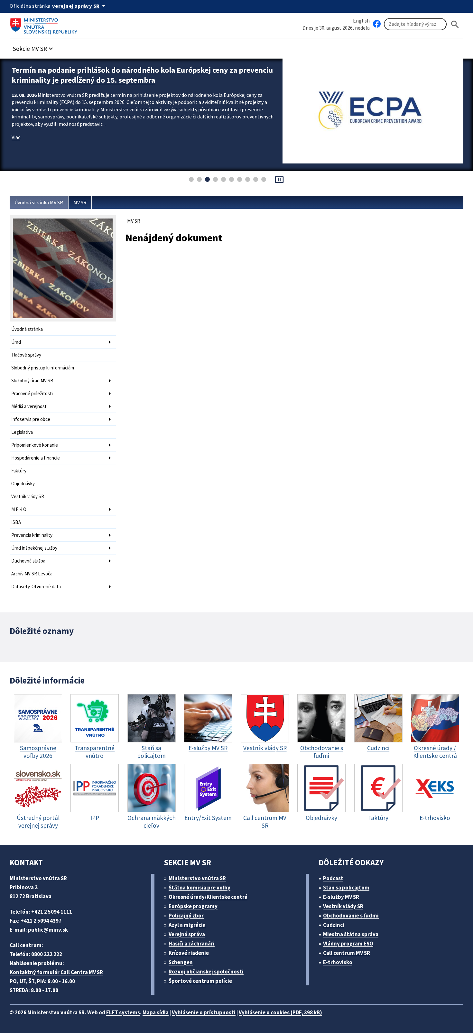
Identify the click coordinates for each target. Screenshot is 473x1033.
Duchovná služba (28, 561)
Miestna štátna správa (350, 934)
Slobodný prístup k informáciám (42, 368)
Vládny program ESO (348, 943)
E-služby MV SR (341, 896)
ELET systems (123, 1012)
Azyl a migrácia (187, 924)
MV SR (80, 202)
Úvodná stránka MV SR (38, 202)
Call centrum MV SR (346, 952)
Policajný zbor (186, 915)
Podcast (333, 878)
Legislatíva (22, 432)
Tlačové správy (26, 355)
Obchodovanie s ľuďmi (351, 915)
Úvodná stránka (27, 329)
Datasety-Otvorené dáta (36, 586)
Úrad (16, 342)
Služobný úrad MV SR (32, 380)
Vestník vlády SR (27, 496)
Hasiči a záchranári (192, 943)
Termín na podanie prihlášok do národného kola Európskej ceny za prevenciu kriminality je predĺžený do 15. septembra (142, 75)
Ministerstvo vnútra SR (197, 878)
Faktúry (18, 471)
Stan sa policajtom (346, 887)
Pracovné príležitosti (32, 393)
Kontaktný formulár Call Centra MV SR (56, 972)
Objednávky (23, 483)
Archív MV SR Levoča (31, 574)
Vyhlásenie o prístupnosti (204, 1012)
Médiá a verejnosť (29, 406)
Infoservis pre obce (30, 419)
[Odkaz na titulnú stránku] (45, 24)
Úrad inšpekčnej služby (34, 548)
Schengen (181, 962)
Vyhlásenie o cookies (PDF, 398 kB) (280, 1012)
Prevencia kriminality (31, 535)
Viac (16, 137)
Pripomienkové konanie (34, 445)
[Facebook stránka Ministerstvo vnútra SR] (377, 24)
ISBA (16, 522)
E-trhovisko (337, 962)
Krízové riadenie (189, 952)
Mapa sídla (156, 1012)
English (361, 20)
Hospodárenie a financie (35, 458)
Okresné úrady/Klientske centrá (208, 896)
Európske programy (193, 906)
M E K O (18, 509)
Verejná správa (187, 934)
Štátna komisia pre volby (199, 887)
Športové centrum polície (200, 980)
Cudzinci (333, 924)
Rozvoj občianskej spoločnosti (206, 971)
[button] (34, 47)
